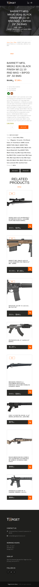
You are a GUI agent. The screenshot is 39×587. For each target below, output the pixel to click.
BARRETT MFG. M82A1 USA (23, 147)
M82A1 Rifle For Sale (25, 160)
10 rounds (19, 140)
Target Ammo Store (13, 584)
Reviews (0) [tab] (25, 170)
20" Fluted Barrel (15, 142)
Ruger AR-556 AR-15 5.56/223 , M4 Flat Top (19, 306)
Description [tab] (15, 170)
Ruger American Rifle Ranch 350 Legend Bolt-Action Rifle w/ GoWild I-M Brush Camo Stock (19, 459)
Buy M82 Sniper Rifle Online (23, 152)
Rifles (15, 42)
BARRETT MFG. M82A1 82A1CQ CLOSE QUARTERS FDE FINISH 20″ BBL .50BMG (19, 262)
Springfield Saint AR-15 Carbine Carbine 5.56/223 (17, 491)
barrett (27, 142)
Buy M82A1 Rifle (11, 155)
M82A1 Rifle (15, 160)
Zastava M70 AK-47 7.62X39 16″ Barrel (19, 340)
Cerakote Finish (21, 155)
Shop (20, 27)
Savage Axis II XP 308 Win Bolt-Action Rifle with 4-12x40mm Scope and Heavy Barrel (19, 219)
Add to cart (23, 127)
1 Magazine (13, 140)
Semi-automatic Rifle (12, 163)
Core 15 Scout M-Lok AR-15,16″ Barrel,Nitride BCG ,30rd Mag (19, 416)
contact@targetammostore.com (17, 536)
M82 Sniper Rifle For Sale (17, 158)
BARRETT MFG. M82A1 (13, 145)
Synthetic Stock (23, 163)
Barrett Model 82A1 (12, 150)
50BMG (22, 142)
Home (15, 27)
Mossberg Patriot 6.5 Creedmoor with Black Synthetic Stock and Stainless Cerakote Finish (19, 384)
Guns (12, 42)
